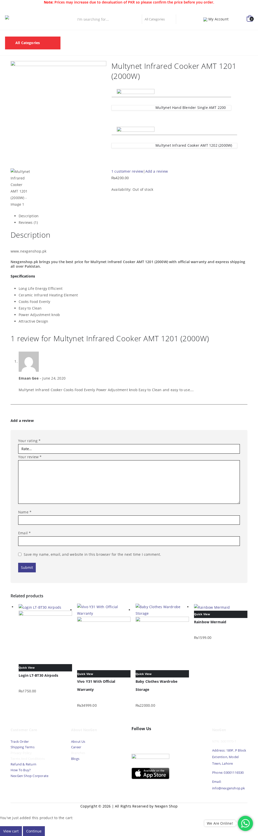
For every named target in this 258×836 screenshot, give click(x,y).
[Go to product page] (45, 634)
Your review (30, 456)
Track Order (20, 741)
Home (73, 36)
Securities (189, 36)
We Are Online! (220, 823)
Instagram (158, 740)
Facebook (136, 740)
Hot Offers (215, 36)
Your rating (29, 440)
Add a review (156, 171)
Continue (34, 831)
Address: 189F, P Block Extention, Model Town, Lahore (229, 757)
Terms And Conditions (28, 759)
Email (24, 533)
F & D (90, 36)
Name (24, 512)
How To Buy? (21, 770)
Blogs (75, 759)
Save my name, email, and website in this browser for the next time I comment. (92, 554)
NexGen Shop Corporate (29, 776)
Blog (72, 49)
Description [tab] (29, 215)
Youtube (147, 740)
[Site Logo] (27, 19)
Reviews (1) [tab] (28, 222)
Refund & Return (23, 764)
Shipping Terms (23, 747)
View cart (11, 831)
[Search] (181, 19)
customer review (127, 171)
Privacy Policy (21, 753)
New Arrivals (142, 36)
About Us (78, 741)
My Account (218, 19)
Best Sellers (113, 36)
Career (76, 747)
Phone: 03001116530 (228, 772)
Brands (167, 36)
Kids (235, 36)
